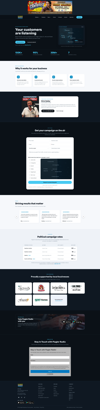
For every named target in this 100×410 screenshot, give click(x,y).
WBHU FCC (71, 397)
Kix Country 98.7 (41, 390)
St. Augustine (33, 162)
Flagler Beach (33, 171)
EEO (69, 399)
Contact (70, 386)
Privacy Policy (42, 407)
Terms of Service (36, 407)
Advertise (71, 17)
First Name (33, 360)
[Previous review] (16, 216)
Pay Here (79, 17)
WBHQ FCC (71, 395)
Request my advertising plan (50, 182)
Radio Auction (56, 393)
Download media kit (31, 42)
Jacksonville (33, 159)
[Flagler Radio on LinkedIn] (21, 397)
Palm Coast (33, 175)
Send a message (59, 110)
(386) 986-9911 (28, 45)
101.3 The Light (41, 393)
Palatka (32, 168)
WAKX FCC (71, 398)
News (49, 17)
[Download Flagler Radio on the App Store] (67, 321)
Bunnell (32, 165)
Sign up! (50, 371)
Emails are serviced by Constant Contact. (60, 368)
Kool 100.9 (40, 391)
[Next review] (83, 216)
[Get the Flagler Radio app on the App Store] (50, 322)
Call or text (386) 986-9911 (47, 110)
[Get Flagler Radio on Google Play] (77, 321)
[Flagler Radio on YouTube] (19, 397)
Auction (65, 17)
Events (54, 17)
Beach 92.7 (40, 386)
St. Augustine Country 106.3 (43, 397)
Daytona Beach (34, 178)
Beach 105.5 (40, 395)
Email (32, 354)
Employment (71, 388)
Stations (36, 17)
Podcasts (43, 17)
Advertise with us (20, 42)
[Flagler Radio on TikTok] (24, 397)
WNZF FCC (71, 394)
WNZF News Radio (41, 388)
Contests (60, 17)
